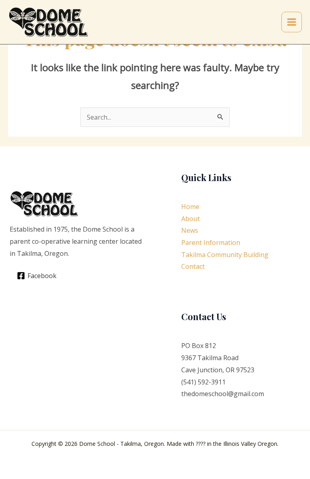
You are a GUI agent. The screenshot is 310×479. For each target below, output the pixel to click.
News (189, 230)
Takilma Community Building (224, 254)
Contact (193, 266)
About (190, 218)
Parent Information (210, 242)
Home (190, 206)
